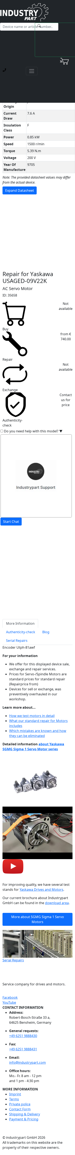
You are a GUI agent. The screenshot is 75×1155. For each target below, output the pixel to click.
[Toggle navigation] (32, 71)
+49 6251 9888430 (23, 1036)
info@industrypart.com (27, 1062)
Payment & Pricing (23, 1119)
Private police (19, 1104)
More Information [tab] (20, 623)
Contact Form (20, 1109)
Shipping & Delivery (24, 1114)
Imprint (15, 1094)
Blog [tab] (45, 632)
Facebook (10, 997)
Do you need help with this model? (33, 431)
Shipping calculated (17, 554)
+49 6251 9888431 (23, 1049)
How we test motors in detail (32, 715)
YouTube (9, 1002)
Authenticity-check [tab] (20, 632)
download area (57, 903)
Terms (14, 1099)
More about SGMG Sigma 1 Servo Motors (37, 919)
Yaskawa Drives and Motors (41, 889)
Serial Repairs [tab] (17, 640)
